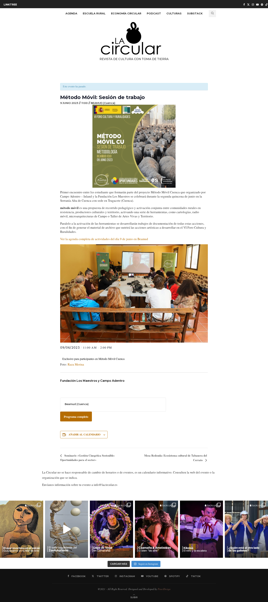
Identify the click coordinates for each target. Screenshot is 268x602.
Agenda (71, 13)
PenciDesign (164, 589)
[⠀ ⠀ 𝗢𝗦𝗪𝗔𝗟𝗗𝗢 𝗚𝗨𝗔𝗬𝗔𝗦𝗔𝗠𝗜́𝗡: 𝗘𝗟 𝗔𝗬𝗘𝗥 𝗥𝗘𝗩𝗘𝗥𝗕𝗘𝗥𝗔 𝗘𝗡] (21, 529)
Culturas (174, 13)
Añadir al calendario (84, 434)
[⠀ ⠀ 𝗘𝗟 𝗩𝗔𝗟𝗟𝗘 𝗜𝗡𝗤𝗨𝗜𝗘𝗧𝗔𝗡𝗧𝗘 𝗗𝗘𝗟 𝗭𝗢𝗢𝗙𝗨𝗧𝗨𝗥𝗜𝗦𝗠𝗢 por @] (66, 529)
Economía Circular (126, 13)
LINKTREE (10, 4)
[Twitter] (248, 4)
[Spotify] (262, 4)
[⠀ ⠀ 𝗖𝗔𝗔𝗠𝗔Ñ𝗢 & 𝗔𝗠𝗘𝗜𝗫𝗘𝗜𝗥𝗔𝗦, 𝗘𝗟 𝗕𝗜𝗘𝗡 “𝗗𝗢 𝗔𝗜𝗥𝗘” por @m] (156, 529)
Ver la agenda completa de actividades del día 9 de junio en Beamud (104, 239)
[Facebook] (244, 4)
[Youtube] (257, 4)
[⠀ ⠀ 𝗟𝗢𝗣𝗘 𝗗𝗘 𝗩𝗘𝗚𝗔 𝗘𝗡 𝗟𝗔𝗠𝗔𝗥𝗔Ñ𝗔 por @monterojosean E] (111, 529)
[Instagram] (253, 4)
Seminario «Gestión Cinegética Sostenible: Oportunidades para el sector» (87, 457)
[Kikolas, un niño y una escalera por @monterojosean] (201, 529)
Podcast (154, 13)
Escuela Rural (94, 13)
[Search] (212, 13)
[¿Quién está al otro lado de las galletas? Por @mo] (246, 529)
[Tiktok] (266, 4)
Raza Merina (76, 364)
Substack (195, 13)
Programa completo (76, 417)
